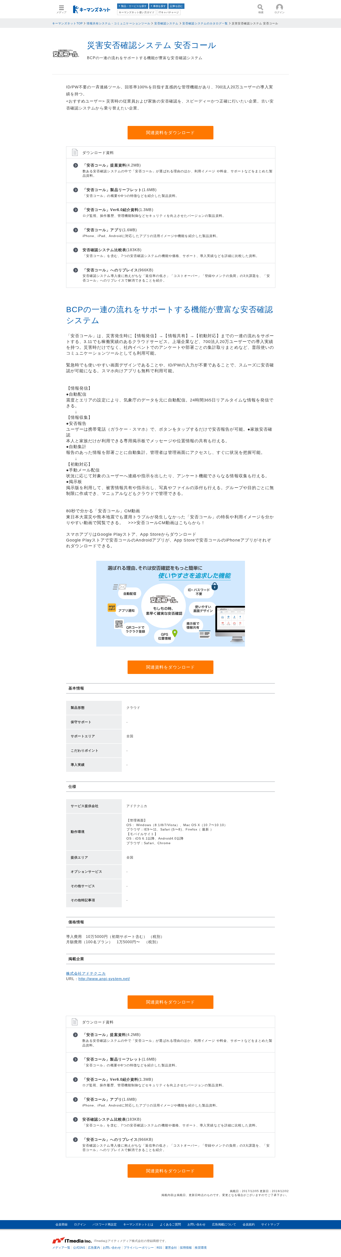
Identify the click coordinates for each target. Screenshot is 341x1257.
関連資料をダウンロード (170, 132)
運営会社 (171, 1247)
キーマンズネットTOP (67, 23)
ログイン (80, 1224)
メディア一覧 (61, 1247)
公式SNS (79, 1247)
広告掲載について (224, 1224)
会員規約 (249, 1224)
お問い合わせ (196, 1224)
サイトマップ (270, 1224)
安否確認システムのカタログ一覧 (205, 23)
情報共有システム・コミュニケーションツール (118, 23)
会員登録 (61, 1224)
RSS (159, 1247)
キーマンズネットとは (138, 1224)
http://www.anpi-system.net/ (104, 979)
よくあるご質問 (170, 1224)
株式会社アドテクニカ (86, 973)
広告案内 (94, 1247)
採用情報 (186, 1247)
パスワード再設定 (105, 1224)
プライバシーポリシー (139, 1247)
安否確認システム (166, 23)
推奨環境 (201, 1247)
